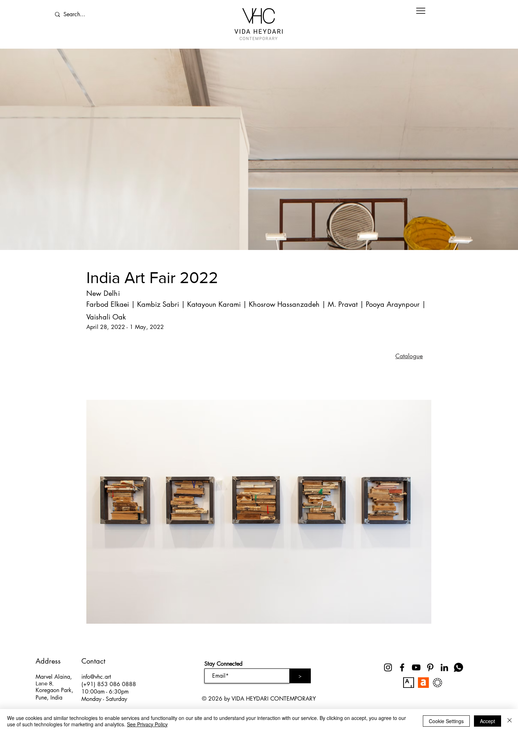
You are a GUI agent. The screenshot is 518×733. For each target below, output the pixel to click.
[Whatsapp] (458, 667)
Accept (487, 721)
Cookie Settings (446, 721)
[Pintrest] (430, 667)
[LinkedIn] (444, 667)
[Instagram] (388, 667)
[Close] (509, 721)
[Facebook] (402, 667)
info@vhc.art (96, 676)
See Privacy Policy (147, 724)
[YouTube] (416, 667)
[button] (420, 11)
